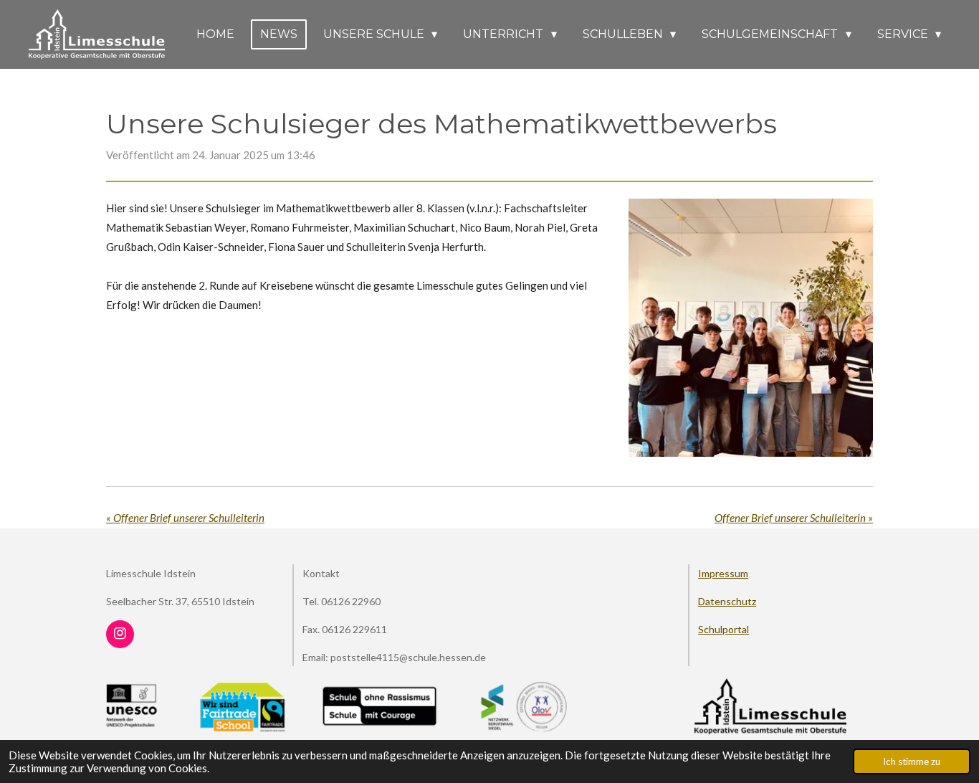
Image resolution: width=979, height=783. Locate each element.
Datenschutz (727, 601)
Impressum (723, 573)
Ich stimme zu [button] (911, 761)
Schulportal (723, 629)
